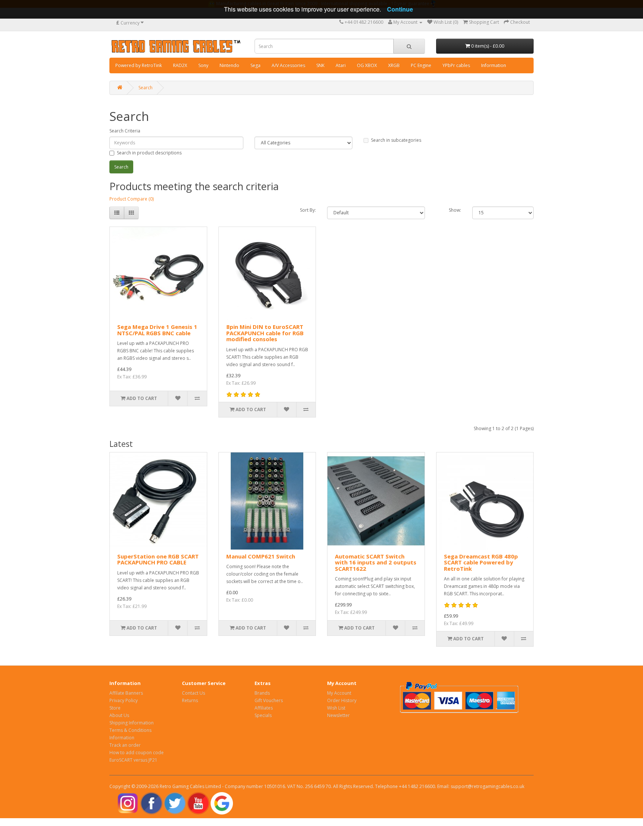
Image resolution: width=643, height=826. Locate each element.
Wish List (336, 708)
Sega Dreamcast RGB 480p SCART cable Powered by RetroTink (481, 562)
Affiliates (264, 708)
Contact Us (193, 693)
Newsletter (338, 715)
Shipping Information (131, 723)
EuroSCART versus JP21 (133, 760)
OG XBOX (367, 65)
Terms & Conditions (130, 730)
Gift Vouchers (269, 700)
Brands (262, 693)
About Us (119, 715)
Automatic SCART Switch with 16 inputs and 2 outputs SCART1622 (375, 562)
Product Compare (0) (131, 199)
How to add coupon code (136, 752)
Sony (203, 65)
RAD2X (180, 65)
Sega (255, 65)
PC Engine (421, 65)
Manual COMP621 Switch (260, 556)
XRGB (394, 65)
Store (115, 708)
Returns (190, 700)
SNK (320, 65)
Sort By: (308, 210)
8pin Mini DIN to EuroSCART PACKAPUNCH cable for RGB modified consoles (265, 333)
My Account (339, 693)
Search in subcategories (396, 140)
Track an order (125, 745)
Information (493, 65)
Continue (400, 9)
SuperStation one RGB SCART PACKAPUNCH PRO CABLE (158, 559)
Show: (455, 210)
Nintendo (229, 65)
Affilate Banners (126, 693)
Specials (263, 715)
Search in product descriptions (149, 153)
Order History (341, 700)
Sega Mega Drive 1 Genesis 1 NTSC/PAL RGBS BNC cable (157, 330)
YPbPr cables (456, 65)
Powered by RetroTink (138, 65)
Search (145, 87)
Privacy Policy (123, 700)
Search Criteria (124, 131)
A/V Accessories (288, 65)
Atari (341, 65)
